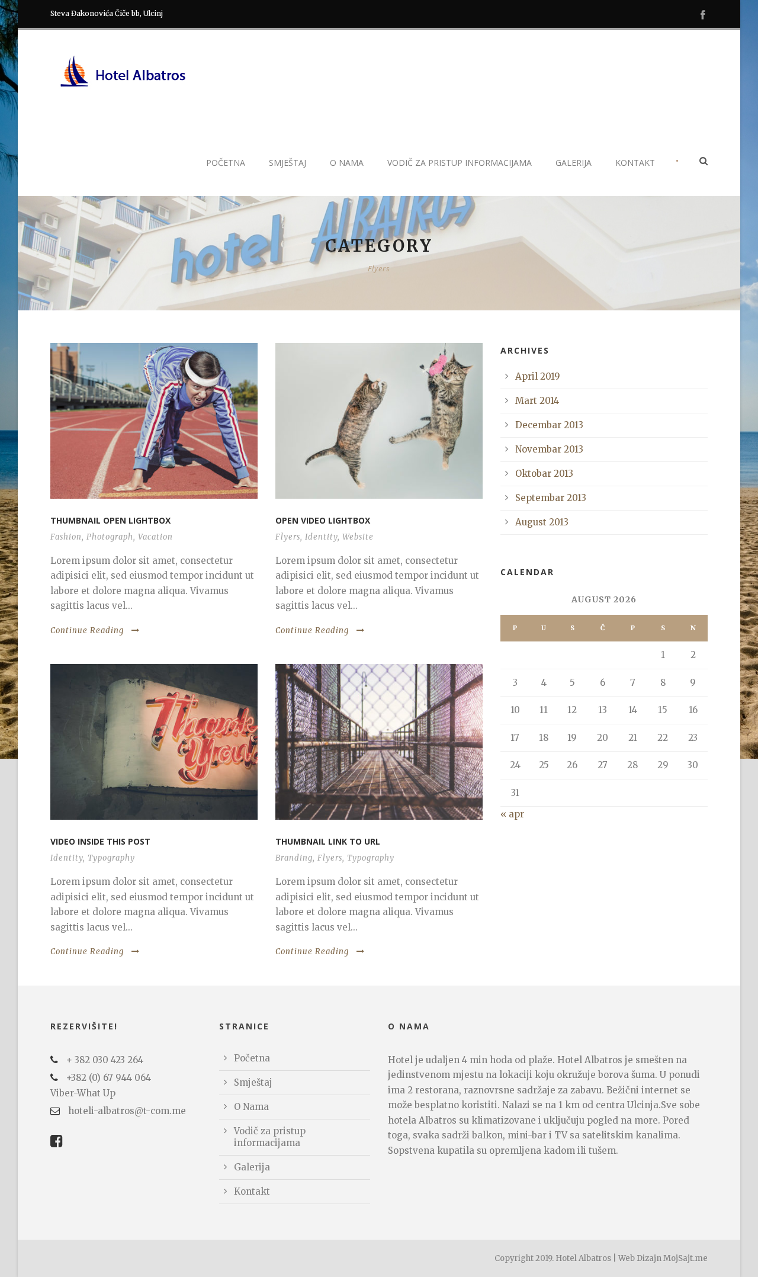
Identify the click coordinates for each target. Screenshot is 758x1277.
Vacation (155, 537)
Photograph (109, 537)
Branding (294, 858)
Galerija (573, 162)
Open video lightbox (322, 520)
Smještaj (287, 162)
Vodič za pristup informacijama (459, 162)
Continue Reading (87, 630)
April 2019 (537, 376)
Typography (111, 858)
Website (358, 537)
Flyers (287, 537)
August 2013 (541, 522)
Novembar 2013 (549, 449)
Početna (225, 162)
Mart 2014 (537, 400)
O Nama (347, 162)
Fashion (66, 537)
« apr (512, 814)
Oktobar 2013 (544, 473)
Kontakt (635, 162)
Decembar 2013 (549, 425)
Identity (321, 537)
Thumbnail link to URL (327, 841)
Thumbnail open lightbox (110, 520)
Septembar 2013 (550, 497)
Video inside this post (100, 841)
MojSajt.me (685, 1258)
